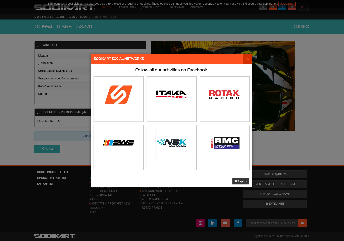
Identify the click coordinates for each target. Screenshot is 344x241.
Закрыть (242, 181)
